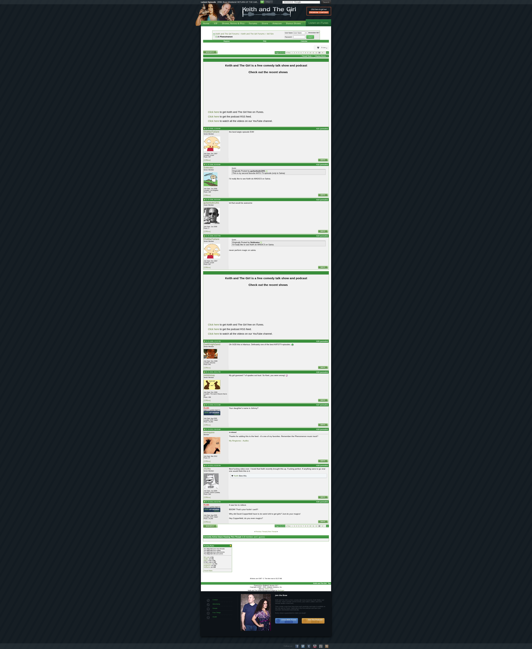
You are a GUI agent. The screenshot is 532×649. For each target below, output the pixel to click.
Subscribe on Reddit (320, 646)
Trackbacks (208, 564)
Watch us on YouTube (314, 646)
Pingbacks (207, 565)
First (288, 52)
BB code (206, 557)
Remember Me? (314, 33)
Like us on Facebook (297, 646)
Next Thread (272, 531)
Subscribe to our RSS (326, 646)
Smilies (206, 559)
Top (329, 583)
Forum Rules (208, 570)
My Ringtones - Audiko (239, 441)
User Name (289, 33)
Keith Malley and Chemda (217, 14)
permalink (324, 128)
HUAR (215, 617)
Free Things (217, 612)
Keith (236, 476)
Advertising (216, 604)
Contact (215, 600)
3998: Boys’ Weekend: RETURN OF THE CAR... (237, 2)
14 (322, 52)
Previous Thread (261, 531)
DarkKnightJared (212, 344)
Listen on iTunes (318, 23)
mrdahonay (209, 375)
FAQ (264, 41)
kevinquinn (209, 432)
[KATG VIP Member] (212, 413)
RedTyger (281, 590)
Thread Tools (307, 56)
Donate (215, 608)
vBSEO (266, 589)
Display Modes (320, 56)
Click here (213, 112)
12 (316, 52)
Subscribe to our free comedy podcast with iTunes (286, 621)
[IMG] (206, 560)
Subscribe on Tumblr (308, 646)
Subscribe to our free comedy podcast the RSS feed (313, 621)
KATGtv (270, 33)
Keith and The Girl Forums (227, 33)
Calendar (304, 41)
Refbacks (207, 567)
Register (227, 41)
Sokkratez (208, 167)
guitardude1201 (211, 203)
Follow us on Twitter (303, 646)
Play (266, 2)
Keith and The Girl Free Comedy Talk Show (269, 12)
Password (288, 37)
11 (313, 52)
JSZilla (207, 469)
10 (310, 52)
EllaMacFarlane (211, 132)
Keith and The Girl (320, 583)
